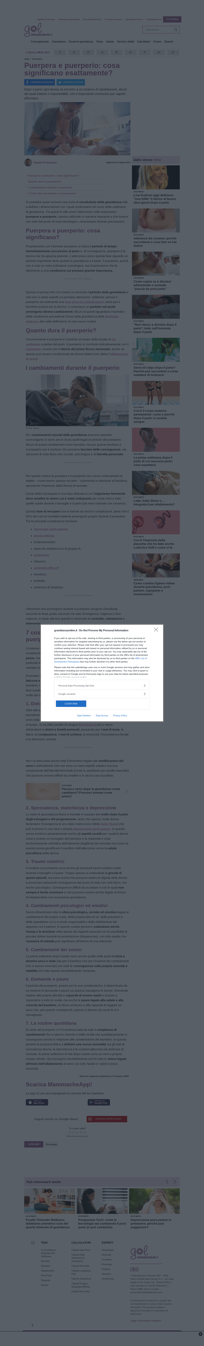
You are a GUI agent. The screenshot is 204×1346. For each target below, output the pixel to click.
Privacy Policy (120, 715)
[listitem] (102, 685)
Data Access (102, 715)
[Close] (157, 631)
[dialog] (102, 673)
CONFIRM (71, 703)
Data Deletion (84, 715)
